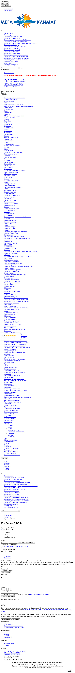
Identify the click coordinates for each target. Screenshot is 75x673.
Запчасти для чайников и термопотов (16, 55)
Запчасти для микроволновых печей (15, 41)
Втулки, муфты (9, 273)
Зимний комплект (10, 382)
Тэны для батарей (9, 227)
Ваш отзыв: (4, 578)
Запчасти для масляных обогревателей (16, 56)
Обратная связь (9, 643)
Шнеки (6, 289)
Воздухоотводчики (10, 306)
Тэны (6, 188)
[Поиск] (21, 68)
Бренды (6, 634)
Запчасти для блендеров (11, 45)
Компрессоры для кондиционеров (15, 359)
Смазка (6, 136)
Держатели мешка (10, 200)
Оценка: (3, 587)
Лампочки (7, 240)
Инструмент (8, 63)
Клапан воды (8, 109)
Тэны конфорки (9, 268)
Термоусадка (8, 450)
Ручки (6, 182)
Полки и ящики (9, 193)
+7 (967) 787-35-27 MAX (12, 86)
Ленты (6, 365)
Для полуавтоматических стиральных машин (18, 106)
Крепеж (6, 364)
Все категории (8, 33)
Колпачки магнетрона (11, 233)
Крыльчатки (8, 169)
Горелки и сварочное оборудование (15, 390)
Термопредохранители (11, 448)
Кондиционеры (9, 362)
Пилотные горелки (10, 319)
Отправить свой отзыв (7, 596)
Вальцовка (7, 387)
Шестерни (7, 288)
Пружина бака (8, 127)
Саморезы (11, 433)
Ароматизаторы (9, 197)
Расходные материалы (11, 64)
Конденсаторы (8, 235)
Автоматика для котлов (11, 303)
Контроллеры (8, 167)
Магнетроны (8, 241)
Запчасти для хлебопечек (12, 53)
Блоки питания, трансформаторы (14, 352)
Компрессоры (8, 165)
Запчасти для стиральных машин (14, 35)
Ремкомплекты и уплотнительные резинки (17, 397)
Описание (7, 556)
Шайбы (10, 435)
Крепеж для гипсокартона (16, 432)
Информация (5, 621)
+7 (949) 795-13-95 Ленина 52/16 (14, 81)
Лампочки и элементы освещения (15, 170)
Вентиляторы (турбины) (12, 375)
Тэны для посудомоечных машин (14, 346)
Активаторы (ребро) (10, 99)
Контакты (7, 466)
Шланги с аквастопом (11, 349)
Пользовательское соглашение (32, 609)
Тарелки (7, 250)
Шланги (7, 149)
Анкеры (10, 425)
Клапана (7, 218)
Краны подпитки (9, 314)
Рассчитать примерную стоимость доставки (14, 546)
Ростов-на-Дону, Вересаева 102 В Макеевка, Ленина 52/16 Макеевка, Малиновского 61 (14, 652)
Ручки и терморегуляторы (12, 324)
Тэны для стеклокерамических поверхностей (18, 266)
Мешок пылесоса (9, 205)
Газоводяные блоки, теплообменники (16, 308)
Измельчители (8, 278)
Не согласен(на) (5, 619)
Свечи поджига (9, 327)
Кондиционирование (11, 61)
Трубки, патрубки (10, 332)
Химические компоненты (12, 408)
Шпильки (11, 436)
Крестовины (8, 112)
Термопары (7, 331)
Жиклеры (7, 255)
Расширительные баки (11, 322)
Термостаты (8, 223)
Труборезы (7, 407)
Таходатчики (8, 139)
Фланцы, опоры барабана (12, 146)
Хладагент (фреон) (10, 192)
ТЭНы (6, 142)
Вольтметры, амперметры (12, 389)
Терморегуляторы (9, 185)
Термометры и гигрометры (12, 402)
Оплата (6, 465)
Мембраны (7, 316)
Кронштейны (8, 377)
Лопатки (7, 293)
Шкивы (6, 147)
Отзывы (6, 468)
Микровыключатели (10, 243)
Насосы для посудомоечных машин (15, 341)
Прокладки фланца (10, 222)
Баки (5, 103)
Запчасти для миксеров (11, 48)
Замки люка (8, 107)
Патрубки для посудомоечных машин (16, 342)
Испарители (8, 160)
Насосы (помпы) (9, 117)
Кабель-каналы (9, 355)
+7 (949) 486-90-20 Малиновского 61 (15, 83)
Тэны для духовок (10, 265)
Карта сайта (8, 637)
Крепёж (6, 111)
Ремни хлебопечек (10, 294)
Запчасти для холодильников (13, 36)
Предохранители (9, 246)
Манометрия (8, 394)
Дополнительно (6, 630)
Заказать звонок (9, 73)
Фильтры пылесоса (10, 210)
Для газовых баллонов (11, 312)
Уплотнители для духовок (12, 270)
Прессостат (7, 126)
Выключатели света (10, 154)
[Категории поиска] (1, 30)
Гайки (10, 428)
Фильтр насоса (9, 144)
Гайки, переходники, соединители (15, 372)
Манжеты (7, 114)
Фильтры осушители (10, 190)
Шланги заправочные (11, 410)
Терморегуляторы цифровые (13, 187)
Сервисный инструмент (11, 400)
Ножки (6, 119)
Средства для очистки (11, 137)
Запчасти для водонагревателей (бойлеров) (17, 40)
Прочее (6, 445)
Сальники (7, 132)
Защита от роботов (6, 591)
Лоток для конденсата (11, 172)
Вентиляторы (8, 304)
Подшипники (8, 124)
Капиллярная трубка (10, 162)
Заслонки (7, 159)
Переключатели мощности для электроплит (18, 256)
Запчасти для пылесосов (12, 38)
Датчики (7, 155)
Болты (10, 427)
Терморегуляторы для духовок (13, 263)
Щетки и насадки (9, 213)
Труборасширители (10, 405)
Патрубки (7, 121)
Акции (6, 469)
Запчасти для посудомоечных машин (15, 60)
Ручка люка (8, 131)
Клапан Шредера (9, 164)
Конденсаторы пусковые (12, 360)
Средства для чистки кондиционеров (16, 380)
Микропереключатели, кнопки (14, 116)
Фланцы (7, 230)
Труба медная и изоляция (12, 370)
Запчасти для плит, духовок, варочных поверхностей (21, 43)
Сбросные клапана (10, 326)
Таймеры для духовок (11, 260)
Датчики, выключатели (11, 309)
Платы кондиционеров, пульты (14, 379)
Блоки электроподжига (11, 253)
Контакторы (8, 422)
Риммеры (7, 398)
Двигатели (7, 198)
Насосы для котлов (10, 317)
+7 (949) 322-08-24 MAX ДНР (13, 85)
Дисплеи (7, 311)
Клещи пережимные (10, 392)
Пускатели (7, 446)
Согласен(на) (15, 619)
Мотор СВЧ (8, 245)
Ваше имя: (4, 574)
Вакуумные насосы (10, 385)
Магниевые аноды (10, 220)
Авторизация (8, 9)
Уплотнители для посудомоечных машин (17, 347)
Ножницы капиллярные (11, 395)
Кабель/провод (9, 357)
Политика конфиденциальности (14, 627)
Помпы (6, 207)
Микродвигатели (9, 175)
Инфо (6, 461)
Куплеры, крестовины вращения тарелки (17, 238)
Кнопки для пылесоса (11, 203)
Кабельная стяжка (10, 417)
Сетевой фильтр (9, 134)
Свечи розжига (9, 258)
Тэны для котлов (9, 228)
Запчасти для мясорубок (11, 51)
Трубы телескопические (11, 208)
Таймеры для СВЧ (10, 248)
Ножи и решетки (9, 286)
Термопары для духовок (11, 261)
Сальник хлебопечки (10, 296)
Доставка (7, 463)
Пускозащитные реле (11, 180)
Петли (6, 122)
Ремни (6, 129)
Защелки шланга (9, 202)
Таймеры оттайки (9, 184)
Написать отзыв (5, 572)
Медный (10, 415)
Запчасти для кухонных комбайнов (15, 46)
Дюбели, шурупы (13, 430)
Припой (6, 179)
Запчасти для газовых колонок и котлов (16, 58)
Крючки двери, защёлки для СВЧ (14, 236)
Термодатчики (8, 141)
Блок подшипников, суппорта (13, 104)
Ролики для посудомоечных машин (15, 344)
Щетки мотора (8, 150)
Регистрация (8, 10)
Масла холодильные (10, 174)
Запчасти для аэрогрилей (12, 50)
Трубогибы (7, 403)
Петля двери (8, 177)
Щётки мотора (8, 215)
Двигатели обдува (10, 157)
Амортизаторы (9, 101)
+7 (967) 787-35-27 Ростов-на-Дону (15, 80)
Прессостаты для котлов (11, 321)
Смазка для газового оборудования (15, 329)
